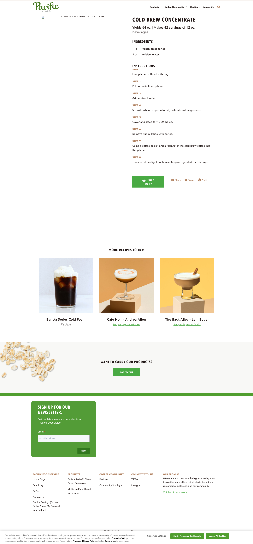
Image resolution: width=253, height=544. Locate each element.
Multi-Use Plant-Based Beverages (79, 491)
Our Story (195, 7)
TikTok (134, 479)
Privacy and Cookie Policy (84, 541)
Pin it (204, 180)
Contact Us (208, 7)
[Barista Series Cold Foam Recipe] (66, 285)
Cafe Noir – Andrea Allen (126, 319)
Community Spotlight (110, 485)
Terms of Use (110, 541)
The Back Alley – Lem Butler (187, 319)
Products (154, 7)
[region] (126, 537)
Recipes (103, 479)
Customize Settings (120, 538)
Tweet (191, 180)
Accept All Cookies (217, 536)
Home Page (39, 479)
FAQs (36, 491)
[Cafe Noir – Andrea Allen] (126, 285)
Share (177, 180)
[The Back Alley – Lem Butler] (187, 285)
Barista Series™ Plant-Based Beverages (79, 481)
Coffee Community (174, 7)
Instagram (136, 485)
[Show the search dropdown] (217, 7)
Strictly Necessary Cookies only (187, 536)
